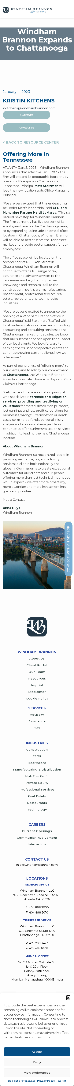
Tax (37, 728)
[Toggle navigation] (67, 10)
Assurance (37, 721)
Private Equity (37, 783)
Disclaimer (37, 692)
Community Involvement (37, 837)
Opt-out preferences (21, 1081)
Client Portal (37, 665)
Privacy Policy (46, 1081)
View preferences (37, 1072)
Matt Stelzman (46, 186)
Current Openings (37, 831)
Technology (37, 809)
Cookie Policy (37, 698)
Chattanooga (17, 375)
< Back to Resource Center (31, 142)
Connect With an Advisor (68, 549)
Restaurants (37, 803)
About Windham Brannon (23, 446)
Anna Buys (11, 508)
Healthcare (37, 763)
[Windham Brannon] (27, 10)
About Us (37, 658)
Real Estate (37, 796)
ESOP (37, 756)
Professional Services (37, 789)
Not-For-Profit (37, 776)
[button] (68, 997)
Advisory (37, 714)
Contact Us (26, 127)
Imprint (61, 1081)
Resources (37, 678)
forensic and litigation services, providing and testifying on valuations (35, 401)
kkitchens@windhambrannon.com (29, 108)
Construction (37, 749)
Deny (37, 1062)
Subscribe (26, 115)
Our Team (37, 672)
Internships (37, 844)
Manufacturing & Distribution (37, 769)
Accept (37, 1051)
